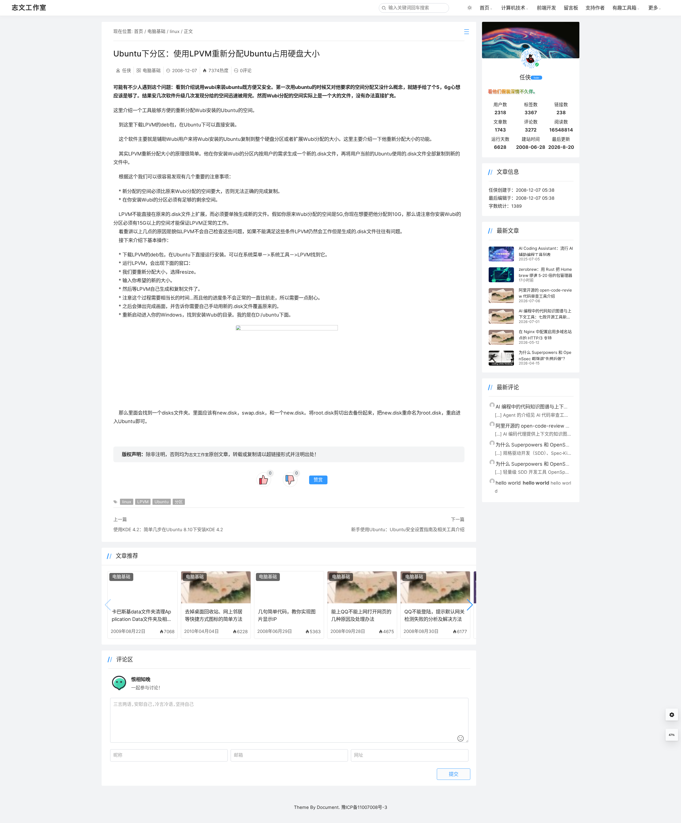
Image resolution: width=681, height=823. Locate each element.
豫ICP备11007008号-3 (364, 807)
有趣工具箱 (624, 7)
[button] (470, 605)
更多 (653, 7)
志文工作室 (199, 454)
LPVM (142, 501)
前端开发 (546, 8)
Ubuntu (162, 501)
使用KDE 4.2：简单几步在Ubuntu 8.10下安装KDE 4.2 (168, 529)
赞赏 (318, 479)
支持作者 (595, 8)
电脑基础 (156, 31)
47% (672, 734)
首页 (484, 7)
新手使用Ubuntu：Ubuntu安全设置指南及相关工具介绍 (407, 529)
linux (175, 31)
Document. (328, 807)
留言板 (571, 8)
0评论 (246, 70)
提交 (453, 774)
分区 (179, 501)
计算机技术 (513, 7)
